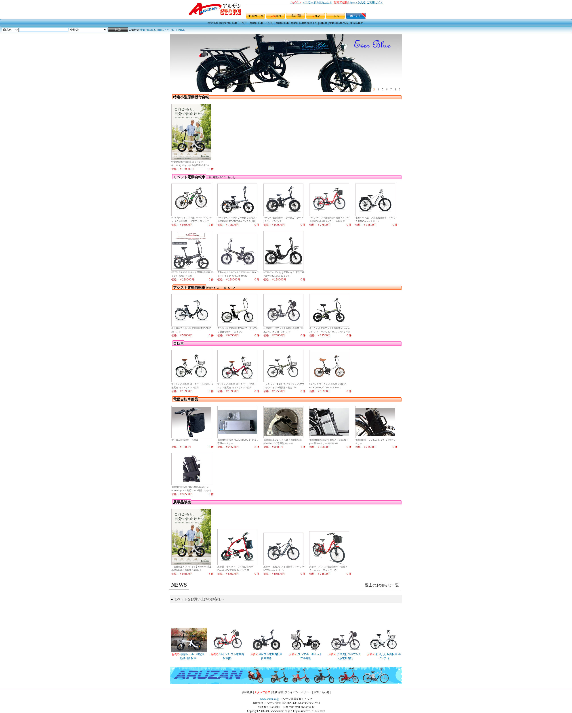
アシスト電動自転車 (277, 23)
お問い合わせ (321, 692)
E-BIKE (180, 29)
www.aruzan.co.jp (269, 698)
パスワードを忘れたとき (317, 2)
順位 (276, 16)
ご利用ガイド (375, 2)
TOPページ (255, 16)
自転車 (323, 23)
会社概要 (247, 692)
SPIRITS (159, 29)
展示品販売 (356, 23)
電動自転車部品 (338, 23)
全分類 (296, 15)
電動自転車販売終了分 (304, 23)
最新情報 (277, 692)
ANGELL (169, 29)
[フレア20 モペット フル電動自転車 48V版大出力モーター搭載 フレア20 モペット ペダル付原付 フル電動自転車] (306, 651)
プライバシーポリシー (298, 692)
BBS (336, 16)
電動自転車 (147, 29)
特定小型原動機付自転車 (222, 23)
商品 (316, 16)
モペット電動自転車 (251, 23)
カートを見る (357, 2)
